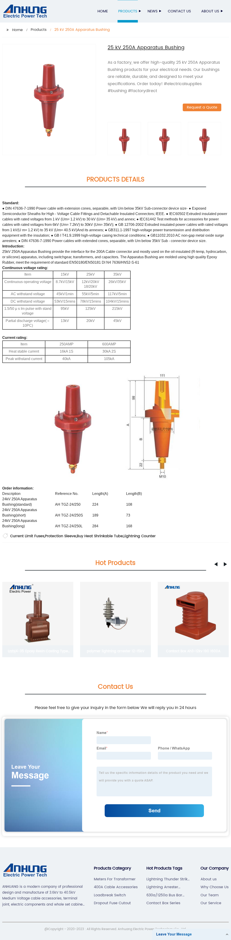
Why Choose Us (215, 887)
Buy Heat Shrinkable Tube (100, 536)
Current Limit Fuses (27, 536)
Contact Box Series (163, 903)
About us (210, 11)
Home (102, 11)
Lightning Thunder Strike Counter (168, 879)
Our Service (211, 903)
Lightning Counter (140, 536)
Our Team (210, 895)
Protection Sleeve (60, 536)
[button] (215, 564)
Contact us (179, 11)
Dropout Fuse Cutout (112, 903)
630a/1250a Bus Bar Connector (164, 895)
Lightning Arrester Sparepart (162, 887)
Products (127, 11)
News (152, 11)
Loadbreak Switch (110, 895)
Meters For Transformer (115, 879)
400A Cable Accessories (116, 887)
